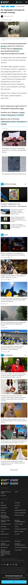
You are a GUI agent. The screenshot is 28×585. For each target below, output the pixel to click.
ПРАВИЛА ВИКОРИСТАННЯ (5, 544)
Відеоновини (5, 534)
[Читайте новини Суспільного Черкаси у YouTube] (7, 564)
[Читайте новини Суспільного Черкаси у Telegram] (13, 564)
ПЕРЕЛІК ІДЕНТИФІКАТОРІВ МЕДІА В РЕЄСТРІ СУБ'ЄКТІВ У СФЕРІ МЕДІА (6, 552)
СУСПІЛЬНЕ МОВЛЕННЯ (21, 547)
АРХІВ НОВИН (18, 550)
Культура (3, 495)
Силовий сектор (6, 524)
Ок (14, 581)
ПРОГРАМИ (18, 541)
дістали (4, 46)
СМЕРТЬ (3, 6)
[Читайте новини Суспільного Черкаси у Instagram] (5, 564)
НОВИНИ (12, 6)
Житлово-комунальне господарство (5, 516)
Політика (3, 526)
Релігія (17, 526)
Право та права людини (5, 521)
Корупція (17, 502)
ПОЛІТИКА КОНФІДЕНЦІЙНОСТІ (20, 544)
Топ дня (17, 534)
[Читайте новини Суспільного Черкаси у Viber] (10, 564)
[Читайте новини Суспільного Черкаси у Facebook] (2, 564)
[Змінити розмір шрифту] (26, 20)
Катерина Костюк (8, 16)
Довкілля (3, 512)
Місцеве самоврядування (20, 521)
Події (2, 502)
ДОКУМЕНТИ (4, 547)
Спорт (16, 491)
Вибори (3, 510)
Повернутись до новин (6, 492)
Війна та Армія (19, 531)
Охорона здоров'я (20, 512)
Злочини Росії (5, 529)
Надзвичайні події (20, 6)
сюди (21, 108)
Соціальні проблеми (21, 529)
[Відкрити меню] (26, 2)
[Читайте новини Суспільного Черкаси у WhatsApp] (16, 564)
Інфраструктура (19, 515)
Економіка (4, 507)
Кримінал (3, 505)
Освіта (16, 507)
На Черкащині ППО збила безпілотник (14, 174)
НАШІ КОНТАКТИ (5, 541)
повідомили (17, 49)
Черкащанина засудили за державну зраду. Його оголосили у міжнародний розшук (14, 150)
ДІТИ (7, 6)
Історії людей (19, 524)
